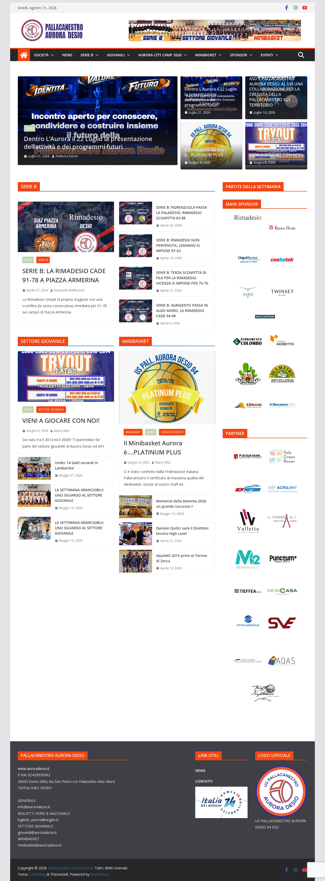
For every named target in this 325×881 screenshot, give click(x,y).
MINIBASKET (205, 54)
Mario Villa (61, 431)
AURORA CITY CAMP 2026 (160, 54)
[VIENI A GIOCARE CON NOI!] (276, 143)
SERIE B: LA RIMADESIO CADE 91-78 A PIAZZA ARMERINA (64, 275)
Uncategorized (172, 432)
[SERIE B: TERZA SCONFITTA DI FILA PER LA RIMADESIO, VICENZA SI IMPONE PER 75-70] (135, 281)
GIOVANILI (116, 54)
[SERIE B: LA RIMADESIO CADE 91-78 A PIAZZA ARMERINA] (66, 227)
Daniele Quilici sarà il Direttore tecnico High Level (182, 531)
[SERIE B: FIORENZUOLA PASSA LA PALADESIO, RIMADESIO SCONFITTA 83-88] (135, 216)
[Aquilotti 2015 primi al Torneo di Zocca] (135, 562)
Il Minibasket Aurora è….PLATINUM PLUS (204, 152)
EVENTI (267, 54)
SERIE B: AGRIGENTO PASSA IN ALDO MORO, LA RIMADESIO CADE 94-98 (182, 310)
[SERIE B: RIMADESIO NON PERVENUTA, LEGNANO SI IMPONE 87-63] (135, 249)
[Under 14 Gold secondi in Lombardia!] (34, 469)
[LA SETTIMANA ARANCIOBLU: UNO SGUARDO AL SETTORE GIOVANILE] (34, 499)
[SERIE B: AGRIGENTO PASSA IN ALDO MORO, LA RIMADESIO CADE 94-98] (135, 314)
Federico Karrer (61, 156)
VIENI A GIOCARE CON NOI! (275, 155)
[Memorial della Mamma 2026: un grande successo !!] (135, 507)
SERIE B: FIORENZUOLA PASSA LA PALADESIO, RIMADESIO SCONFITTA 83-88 (181, 212)
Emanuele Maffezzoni (69, 290)
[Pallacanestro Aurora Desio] (24, 55)
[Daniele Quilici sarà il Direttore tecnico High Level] (135, 534)
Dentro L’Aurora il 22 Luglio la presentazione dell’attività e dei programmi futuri (82, 142)
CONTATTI (204, 781)
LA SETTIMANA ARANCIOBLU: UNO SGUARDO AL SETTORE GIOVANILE (79, 495)
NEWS (67, 54)
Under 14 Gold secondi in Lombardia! (76, 465)
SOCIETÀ (41, 54)
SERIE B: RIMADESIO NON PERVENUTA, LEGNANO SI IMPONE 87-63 (178, 245)
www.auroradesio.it (34, 768)
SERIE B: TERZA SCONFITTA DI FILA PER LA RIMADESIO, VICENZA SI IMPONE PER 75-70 (182, 278)
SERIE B (86, 54)
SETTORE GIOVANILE (51, 409)
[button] (51, 55)
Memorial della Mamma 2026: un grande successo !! (181, 504)
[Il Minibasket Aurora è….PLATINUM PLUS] (167, 387)
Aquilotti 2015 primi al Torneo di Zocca (181, 558)
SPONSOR (238, 54)
